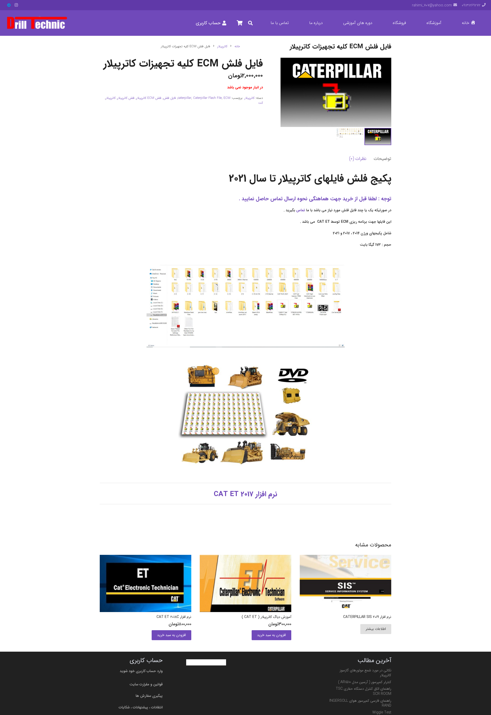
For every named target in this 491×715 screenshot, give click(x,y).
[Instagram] (16, 5)
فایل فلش (169, 98)
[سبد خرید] (239, 23)
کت (260, 103)
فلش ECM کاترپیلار (148, 98)
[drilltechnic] (37, 23)
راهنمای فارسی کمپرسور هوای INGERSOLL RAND (360, 703)
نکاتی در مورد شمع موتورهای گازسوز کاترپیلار (365, 672)
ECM (227, 98)
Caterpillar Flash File (207, 98)
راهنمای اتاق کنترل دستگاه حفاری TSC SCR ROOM (363, 691)
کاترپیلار (222, 46)
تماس (300, 210)
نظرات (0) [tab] (357, 158)
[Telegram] (9, 5)
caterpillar (184, 98)
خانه (237, 46)
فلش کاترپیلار (126, 98)
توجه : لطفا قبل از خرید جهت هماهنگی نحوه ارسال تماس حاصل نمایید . (315, 199)
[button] (423, 23)
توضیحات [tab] (382, 158)
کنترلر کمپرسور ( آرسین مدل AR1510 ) (364, 682)
